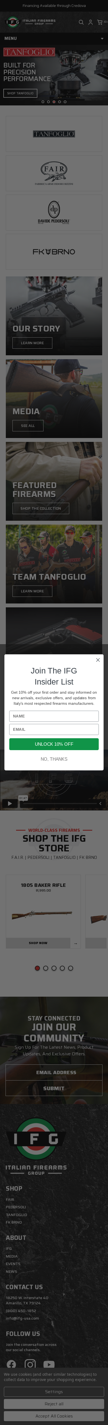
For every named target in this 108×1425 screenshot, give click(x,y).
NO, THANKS (54, 759)
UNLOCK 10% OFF (54, 744)
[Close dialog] (98, 660)
